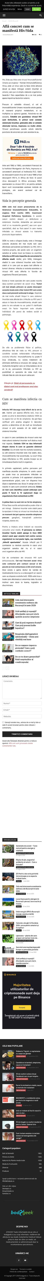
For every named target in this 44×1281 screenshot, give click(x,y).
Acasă (4, 21)
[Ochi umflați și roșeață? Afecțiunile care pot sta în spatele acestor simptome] (8, 614)
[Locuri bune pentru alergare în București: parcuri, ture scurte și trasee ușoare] (8, 902)
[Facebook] (4, 40)
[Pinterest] (15, 40)
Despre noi (14, 1269)
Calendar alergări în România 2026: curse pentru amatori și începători (27, 925)
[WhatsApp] (21, 40)
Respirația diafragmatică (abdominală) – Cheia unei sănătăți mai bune (26, 637)
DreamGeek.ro (8, 1191)
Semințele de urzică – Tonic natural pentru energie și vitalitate (26, 848)
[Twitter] (10, 40)
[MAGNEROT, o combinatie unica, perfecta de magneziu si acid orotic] (8, 1100)
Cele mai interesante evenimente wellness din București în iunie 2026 (26, 603)
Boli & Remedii (13, 21)
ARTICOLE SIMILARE (11, 594)
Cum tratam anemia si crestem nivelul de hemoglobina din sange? (28, 1135)
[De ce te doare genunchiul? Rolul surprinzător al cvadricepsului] (8, 659)
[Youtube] (25, 1260)
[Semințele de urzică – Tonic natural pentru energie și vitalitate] (8, 849)
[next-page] (7, 668)
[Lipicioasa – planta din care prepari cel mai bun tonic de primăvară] (8, 939)
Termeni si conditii (26, 1269)
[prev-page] (3, 668)
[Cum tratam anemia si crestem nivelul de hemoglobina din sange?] (8, 1136)
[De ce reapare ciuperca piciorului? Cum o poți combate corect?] (8, 648)
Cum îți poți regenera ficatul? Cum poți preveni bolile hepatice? (28, 625)
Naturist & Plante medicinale (25, 853)
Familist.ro (6, 1193)
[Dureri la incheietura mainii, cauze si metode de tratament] (8, 1088)
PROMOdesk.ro (8, 1181)
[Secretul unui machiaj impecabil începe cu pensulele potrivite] (8, 950)
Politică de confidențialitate (18, 1272)
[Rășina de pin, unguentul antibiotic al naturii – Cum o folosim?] (8, 863)
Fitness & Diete (21, 916)
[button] (4, 15)
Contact (31, 1272)
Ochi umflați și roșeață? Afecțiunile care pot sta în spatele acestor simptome (27, 614)
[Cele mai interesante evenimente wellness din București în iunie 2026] (8, 603)
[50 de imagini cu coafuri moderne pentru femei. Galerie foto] (8, 1125)
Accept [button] (36, 9)
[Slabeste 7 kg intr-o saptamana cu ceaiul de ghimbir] (8, 1054)
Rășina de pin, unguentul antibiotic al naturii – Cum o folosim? (26, 862)
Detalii (28, 9)
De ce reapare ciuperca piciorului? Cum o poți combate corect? (25, 648)
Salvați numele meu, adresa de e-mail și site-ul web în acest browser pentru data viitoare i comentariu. (21, 725)
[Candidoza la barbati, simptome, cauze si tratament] (8, 1065)
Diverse (19, 881)
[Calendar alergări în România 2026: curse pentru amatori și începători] (8, 926)
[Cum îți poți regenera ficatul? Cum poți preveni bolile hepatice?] (8, 625)
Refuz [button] (20, 9)
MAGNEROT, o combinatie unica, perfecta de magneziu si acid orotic (28, 1100)
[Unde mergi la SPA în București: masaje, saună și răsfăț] (8, 915)
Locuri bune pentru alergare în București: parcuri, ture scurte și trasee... (28, 901)
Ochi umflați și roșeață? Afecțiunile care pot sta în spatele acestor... (26, 961)
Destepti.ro (6, 1188)
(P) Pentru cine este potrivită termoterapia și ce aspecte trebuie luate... (27, 876)
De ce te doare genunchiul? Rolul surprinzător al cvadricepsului (27, 659)
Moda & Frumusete (22, 952)
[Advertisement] (20, 788)
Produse (19, 1105)
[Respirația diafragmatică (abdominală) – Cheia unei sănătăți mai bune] (8, 637)
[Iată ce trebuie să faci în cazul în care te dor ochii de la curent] (8, 1114)
